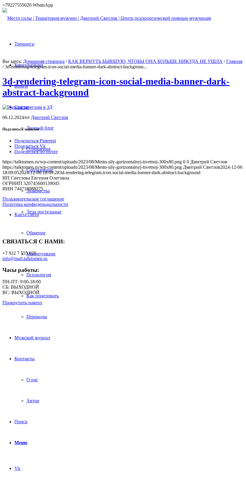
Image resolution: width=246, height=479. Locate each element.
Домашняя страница (43, 61)
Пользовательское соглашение (33, 198)
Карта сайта (26, 214)
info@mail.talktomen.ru (24, 258)
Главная (234, 61)
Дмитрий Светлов (49, 117)
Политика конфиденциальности (35, 204)
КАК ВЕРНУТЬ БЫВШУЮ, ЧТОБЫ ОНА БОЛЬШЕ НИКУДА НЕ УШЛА (145, 61)
